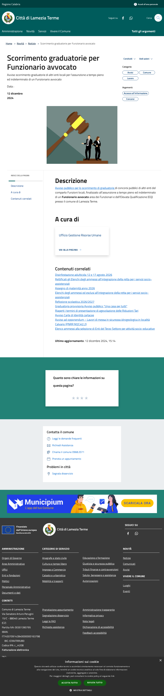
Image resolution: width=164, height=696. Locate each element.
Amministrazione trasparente (99, 610)
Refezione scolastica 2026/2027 (74, 302)
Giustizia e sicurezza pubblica (98, 564)
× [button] (160, 660)
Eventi (126, 591)
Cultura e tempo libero (54, 564)
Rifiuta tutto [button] (94, 682)
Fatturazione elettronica (15, 650)
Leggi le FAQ (49, 621)
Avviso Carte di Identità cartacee (74, 315)
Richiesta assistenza (53, 627)
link (112, 676)
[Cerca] (158, 18)
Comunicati (129, 564)
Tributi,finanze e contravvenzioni (100, 569)
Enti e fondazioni (11, 575)
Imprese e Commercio (54, 569)
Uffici (5, 569)
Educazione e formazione (96, 558)
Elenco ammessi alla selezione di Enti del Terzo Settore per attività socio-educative (105, 329)
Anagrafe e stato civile (54, 558)
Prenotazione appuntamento (57, 610)
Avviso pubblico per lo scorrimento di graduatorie (85, 188)
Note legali (88, 621)
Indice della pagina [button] (20, 175)
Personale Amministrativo (16, 587)
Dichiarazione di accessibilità (98, 627)
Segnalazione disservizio (55, 615)
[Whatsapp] (130, 18)
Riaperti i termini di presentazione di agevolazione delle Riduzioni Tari (96, 311)
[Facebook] (122, 18)
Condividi (128, 58)
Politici (5, 581)
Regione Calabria (11, 4)
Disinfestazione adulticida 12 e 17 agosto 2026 (83, 275)
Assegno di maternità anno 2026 (75, 288)
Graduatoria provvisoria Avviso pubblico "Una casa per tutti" (91, 306)
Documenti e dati (11, 593)
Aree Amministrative (13, 564)
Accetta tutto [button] (70, 682)
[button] (82, 690)
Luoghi (126, 585)
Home (9, 43)
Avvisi (126, 569)
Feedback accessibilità (95, 633)
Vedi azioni (144, 58)
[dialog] (82, 676)
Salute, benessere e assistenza (99, 575)
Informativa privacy (93, 615)
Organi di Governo (12, 558)
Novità (20, 43)
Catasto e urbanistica (53, 575)
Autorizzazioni (90, 581)
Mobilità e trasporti (52, 581)
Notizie (32, 43)
